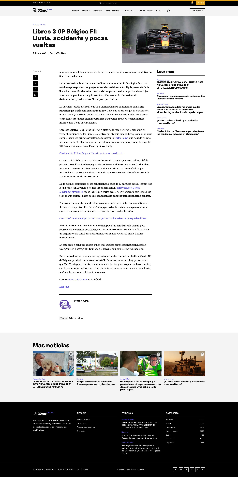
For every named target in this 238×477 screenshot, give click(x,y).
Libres (80, 318)
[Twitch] (192, 469)
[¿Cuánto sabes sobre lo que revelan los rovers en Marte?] (184, 363)
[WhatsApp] (35, 94)
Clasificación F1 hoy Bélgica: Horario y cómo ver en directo (91, 153)
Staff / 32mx (60, 53)
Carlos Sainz (121, 138)
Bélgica (72, 318)
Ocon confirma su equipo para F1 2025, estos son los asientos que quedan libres (102, 218)
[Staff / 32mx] (65, 305)
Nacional (160, 93)
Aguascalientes (163, 80)
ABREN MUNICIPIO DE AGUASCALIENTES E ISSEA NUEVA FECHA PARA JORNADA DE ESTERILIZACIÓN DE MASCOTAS (180, 85)
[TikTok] (186, 469)
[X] (35, 83)
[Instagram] (181, 469)
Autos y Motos (39, 25)
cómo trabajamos (77, 279)
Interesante (161, 118)
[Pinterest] (35, 89)
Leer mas (64, 286)
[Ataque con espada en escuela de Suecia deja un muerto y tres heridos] (97, 363)
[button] (168, 11)
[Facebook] (35, 77)
